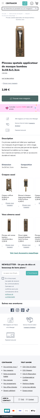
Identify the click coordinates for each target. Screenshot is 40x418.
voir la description (8, 78)
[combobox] (20, 8)
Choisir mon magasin (10, 83)
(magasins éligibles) (30, 327)
